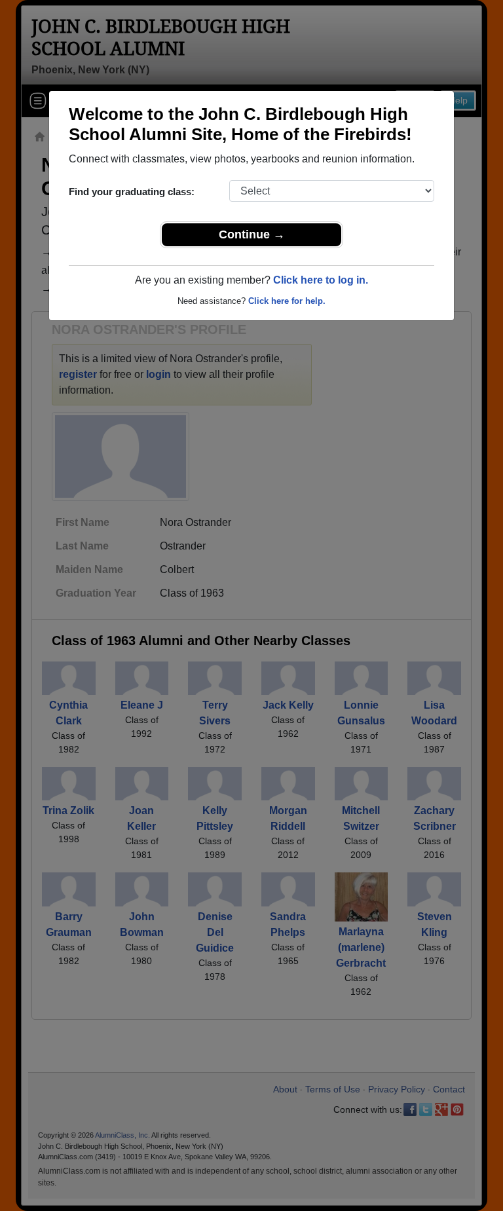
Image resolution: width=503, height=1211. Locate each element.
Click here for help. (287, 301)
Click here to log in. (320, 280)
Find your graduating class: (132, 191)
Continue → (252, 234)
